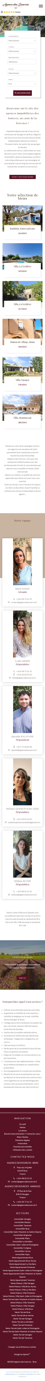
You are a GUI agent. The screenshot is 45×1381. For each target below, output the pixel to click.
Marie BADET (22, 588)
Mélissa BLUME (22, 881)
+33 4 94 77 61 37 (24, 599)
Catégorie (14, 36)
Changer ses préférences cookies (22, 1347)
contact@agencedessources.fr (24, 602)
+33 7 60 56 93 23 (24, 819)
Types (11, 47)
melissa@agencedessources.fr (24, 894)
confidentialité (9, 1374)
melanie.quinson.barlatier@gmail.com (24, 822)
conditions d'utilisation (25, 1374)
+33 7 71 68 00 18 (24, 747)
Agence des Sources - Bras (22, 1162)
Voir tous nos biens (22, 177)
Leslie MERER (22, 660)
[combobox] (22, 40)
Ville (11, 69)
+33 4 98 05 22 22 (24, 891)
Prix (11, 79)
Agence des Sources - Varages (22, 1186)
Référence (14, 57)
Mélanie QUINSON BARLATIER (22, 808)
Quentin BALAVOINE (22, 736)
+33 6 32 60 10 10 (24, 674)
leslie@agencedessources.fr (24, 678)
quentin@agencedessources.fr (24, 750)
